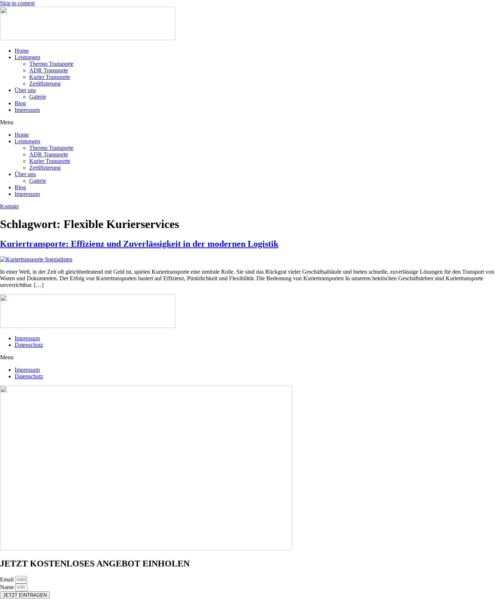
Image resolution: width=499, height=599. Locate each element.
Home (22, 51)
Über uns (25, 90)
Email (7, 579)
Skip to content (17, 3)
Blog (20, 103)
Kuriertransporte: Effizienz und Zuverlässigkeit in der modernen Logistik (139, 244)
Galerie (37, 97)
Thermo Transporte (51, 64)
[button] (249, 122)
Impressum (27, 110)
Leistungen (27, 57)
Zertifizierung (45, 83)
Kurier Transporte (49, 77)
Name (7, 587)
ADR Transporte (48, 70)
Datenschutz (29, 345)
